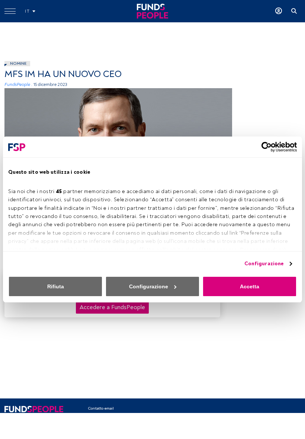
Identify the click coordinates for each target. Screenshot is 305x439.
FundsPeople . (18, 84)
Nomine (18, 63)
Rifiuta (55, 286)
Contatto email (101, 408)
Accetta (249, 286)
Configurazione (263, 263)
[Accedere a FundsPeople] (278, 11)
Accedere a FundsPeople (112, 307)
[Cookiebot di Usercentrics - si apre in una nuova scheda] (264, 147)
